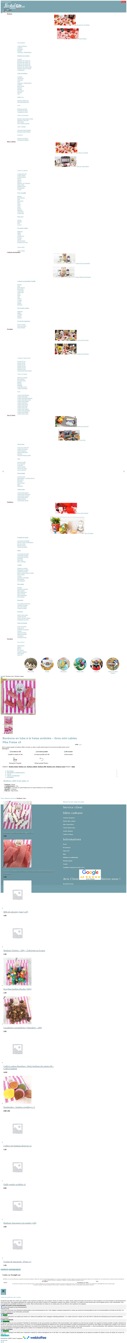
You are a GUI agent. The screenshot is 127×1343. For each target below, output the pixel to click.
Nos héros (10, 639)
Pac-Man (19, 481)
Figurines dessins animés (24, 455)
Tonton (19, 298)
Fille (18, 223)
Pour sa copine (21, 324)
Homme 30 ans (21, 366)
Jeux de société (21, 462)
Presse (65, 844)
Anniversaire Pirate (22, 497)
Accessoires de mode (23, 554)
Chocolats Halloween (23, 102)
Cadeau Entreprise (22, 388)
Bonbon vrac (22, 766)
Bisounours (63, 671)
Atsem (19, 234)
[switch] (1, 1315)
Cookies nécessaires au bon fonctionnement (15, 1307)
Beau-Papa (20, 201)
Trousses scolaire (22, 608)
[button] (1, 678)
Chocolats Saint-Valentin (24, 130)
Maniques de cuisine (23, 570)
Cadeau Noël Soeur (22, 404)
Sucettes (19, 92)
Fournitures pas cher (22, 619)
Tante (18, 205)
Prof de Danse (21, 241)
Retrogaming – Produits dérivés (26, 478)
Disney (19, 178)
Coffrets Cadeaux (68, 834)
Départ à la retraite (22, 377)
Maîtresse (20, 231)
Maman (19, 196)
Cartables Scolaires (22, 605)
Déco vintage (21, 590)
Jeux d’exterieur (21, 470)
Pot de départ (21, 379)
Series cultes (20, 185)
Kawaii (19, 180)
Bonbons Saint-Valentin (23, 132)
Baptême (19, 385)
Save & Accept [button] (5, 1335)
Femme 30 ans (21, 361)
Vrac (18, 94)
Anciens (19, 59)
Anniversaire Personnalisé (24, 370)
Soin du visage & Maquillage (25, 542)
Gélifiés (19, 84)
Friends (47, 671)
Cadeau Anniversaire (69, 827)
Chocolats (20, 49)
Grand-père (20, 292)
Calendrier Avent (22, 387)
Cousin (19, 301)
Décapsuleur (20, 579)
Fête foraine (20, 122)
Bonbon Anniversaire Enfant (25, 119)
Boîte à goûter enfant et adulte (25, 573)
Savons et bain (21, 544)
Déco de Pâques (89, 533)
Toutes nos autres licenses (113, 672)
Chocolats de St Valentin (83, 25)
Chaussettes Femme (22, 555)
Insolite (19, 382)
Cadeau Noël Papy (22, 403)
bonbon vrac (21, 798)
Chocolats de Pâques (23, 140)
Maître (19, 233)
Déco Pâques (21, 597)
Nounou (19, 237)
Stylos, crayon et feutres (23, 618)
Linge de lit (20, 628)
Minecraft (20, 486)
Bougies (19, 587)
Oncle (19, 207)
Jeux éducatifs (21, 463)
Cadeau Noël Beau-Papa (24, 400)
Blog (64, 854)
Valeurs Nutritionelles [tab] (13, 775)
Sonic (18, 484)
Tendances (10, 502)
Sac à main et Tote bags (23, 603)
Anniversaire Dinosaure (23, 494)
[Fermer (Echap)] (6, 1340)
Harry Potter (20, 86)
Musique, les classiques (23, 183)
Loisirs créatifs (21, 467)
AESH (19, 316)
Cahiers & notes (21, 616)
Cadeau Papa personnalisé (82, 263)
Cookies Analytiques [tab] (7, 1329)
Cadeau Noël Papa (22, 396)
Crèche (19, 239)
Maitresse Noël (21, 186)
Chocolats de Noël (22, 110)
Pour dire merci (21, 380)
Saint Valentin (83, 38)
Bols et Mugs (21, 574)
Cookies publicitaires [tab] (7, 1313)
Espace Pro (66, 851)
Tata (18, 297)
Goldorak (96, 671)
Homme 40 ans (21, 367)
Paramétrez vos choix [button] (82, 1282)
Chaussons (20, 636)
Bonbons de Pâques (22, 138)
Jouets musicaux (21, 450)
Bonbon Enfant (21, 499)
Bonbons (9, 14)
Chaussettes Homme (23, 557)
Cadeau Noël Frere (22, 406)
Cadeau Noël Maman (23, 395)
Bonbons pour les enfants (24, 68)
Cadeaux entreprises (69, 818)
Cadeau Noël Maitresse (23, 410)
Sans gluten (20, 91)
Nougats (19, 87)
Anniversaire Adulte (22, 500)
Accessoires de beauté (23, 541)
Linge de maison (21, 626)
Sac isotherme (21, 580)
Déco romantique (22, 595)
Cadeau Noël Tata (22, 407)
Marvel (19, 648)
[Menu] (1, 12)
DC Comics (20, 650)
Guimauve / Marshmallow (24, 52)
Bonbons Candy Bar (23, 120)
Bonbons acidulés (32, 766)
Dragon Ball (80, 671)
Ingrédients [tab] (10, 777)
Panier (6, 11)
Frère (18, 202)
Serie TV (19, 655)
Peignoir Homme (22, 634)
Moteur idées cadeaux (69, 821)
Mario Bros (20, 480)
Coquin (19, 189)
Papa (18, 199)
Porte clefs (20, 560)
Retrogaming (20, 188)
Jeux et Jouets (11, 415)
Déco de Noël (21, 593)
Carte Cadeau (21, 250)
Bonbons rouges (60, 766)
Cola (18, 81)
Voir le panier (4, 1269)
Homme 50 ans (21, 369)
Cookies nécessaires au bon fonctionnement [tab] (13, 1305)
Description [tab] (10, 771)
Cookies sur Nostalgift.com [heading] (11, 1275)
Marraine (19, 210)
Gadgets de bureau (22, 449)
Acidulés (19, 47)
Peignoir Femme (21, 632)
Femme (19, 220)
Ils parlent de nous (68, 884)
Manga (19, 181)
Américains (20, 78)
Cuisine (19, 576)
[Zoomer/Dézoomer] (1, 1340)
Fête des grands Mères (82, 166)
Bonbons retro (10, 676)
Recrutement (66, 847)
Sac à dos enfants (22, 606)
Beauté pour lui (21, 545)
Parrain (19, 208)
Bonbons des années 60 (23, 60)
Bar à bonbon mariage (23, 123)
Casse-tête (20, 465)
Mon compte (7, 10)
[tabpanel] (63, 1311)
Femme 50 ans (21, 364)
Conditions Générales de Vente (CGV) (73, 867)
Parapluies (20, 558)
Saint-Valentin (21, 327)
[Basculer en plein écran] (3, 1340)
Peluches (19, 454)
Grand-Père (20, 211)
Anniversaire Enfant (22, 492)
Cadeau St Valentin (82, 152)
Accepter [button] (45, 1281)
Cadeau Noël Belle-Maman (24, 398)
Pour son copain (21, 326)
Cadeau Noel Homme (82, 354)
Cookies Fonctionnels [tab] (7, 1319)
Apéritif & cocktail (22, 571)
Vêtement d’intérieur (23, 629)
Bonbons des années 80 (23, 64)
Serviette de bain (21, 637)
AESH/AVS (20, 236)
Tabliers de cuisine (22, 568)
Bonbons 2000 (42, 766)
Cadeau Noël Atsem (22, 413)
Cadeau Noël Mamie (23, 401)
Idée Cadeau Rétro (68, 824)
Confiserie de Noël (22, 112)
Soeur (19, 204)
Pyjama (19, 631)
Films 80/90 (20, 653)
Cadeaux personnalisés (13, 252)
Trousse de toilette (22, 547)
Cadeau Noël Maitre (22, 412)
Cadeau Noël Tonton (23, 409)
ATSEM (19, 314)
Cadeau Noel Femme (83, 340)
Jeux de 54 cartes (22, 468)
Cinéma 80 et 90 (21, 174)
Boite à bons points (22, 615)
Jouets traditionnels (22, 452)
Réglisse (19, 51)
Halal (73, 766)
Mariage (19, 383)
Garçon (19, 224)
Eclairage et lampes (22, 589)
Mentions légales (67, 860)
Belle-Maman (21, 198)
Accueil (3, 676)
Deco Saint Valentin (82, 513)
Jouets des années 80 (82, 426)
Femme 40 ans (21, 363)
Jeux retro (82, 440)
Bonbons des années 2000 (24, 67)
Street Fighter (21, 483)
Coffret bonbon (21, 177)
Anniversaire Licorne (23, 496)
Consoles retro (21, 476)
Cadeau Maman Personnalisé (83, 277)
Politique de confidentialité (70, 857)
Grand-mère (20, 213)
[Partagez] (5, 1340)
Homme (19, 221)
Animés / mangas (22, 652)
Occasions (10, 329)
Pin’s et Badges (21, 561)
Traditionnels (20, 70)
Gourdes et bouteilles (23, 577)
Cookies (65, 864)
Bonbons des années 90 (23, 65)
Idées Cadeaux (11, 141)
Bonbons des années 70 (23, 62)
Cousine (19, 300)
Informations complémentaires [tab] (16, 772)
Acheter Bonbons (68, 831)
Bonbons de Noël (22, 109)
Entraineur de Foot (22, 242)
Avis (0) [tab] (9, 774)
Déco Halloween (22, 592)
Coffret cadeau (21, 175)
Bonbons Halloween (23, 100)
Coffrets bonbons (22, 46)
